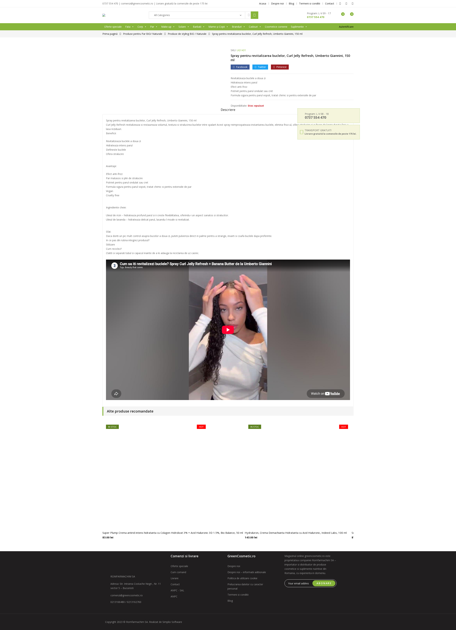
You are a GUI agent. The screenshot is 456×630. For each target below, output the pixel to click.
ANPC (174, 596)
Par (152, 26)
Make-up (166, 26)
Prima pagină (110, 33)
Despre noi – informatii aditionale (246, 572)
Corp (140, 26)
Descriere (228, 109)
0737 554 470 (315, 17)
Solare (182, 26)
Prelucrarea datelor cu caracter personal (245, 586)
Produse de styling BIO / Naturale (187, 33)
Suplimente (297, 26)
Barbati (197, 26)
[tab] (228, 110)
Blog (230, 600)
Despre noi (233, 566)
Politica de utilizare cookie (242, 578)
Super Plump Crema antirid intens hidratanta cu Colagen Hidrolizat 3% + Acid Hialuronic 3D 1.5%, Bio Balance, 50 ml (172, 532)
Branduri (237, 26)
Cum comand (178, 572)
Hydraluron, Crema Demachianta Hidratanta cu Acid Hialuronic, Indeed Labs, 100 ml (296, 532)
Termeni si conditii (237, 594)
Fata (127, 26)
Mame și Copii (216, 26)
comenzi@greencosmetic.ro (126, 595)
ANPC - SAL (177, 590)
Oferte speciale (113, 26)
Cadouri (253, 26)
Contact (175, 584)
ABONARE (324, 583)
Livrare (174, 578)
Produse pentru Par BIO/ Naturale (142, 33)
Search (254, 15)
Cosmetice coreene (276, 26)
